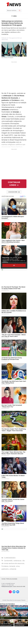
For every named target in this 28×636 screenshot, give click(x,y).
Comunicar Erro (12, 192)
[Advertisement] (14, 77)
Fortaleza (5, 566)
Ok (14, 265)
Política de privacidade (11, 578)
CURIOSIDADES (9, 558)
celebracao (17, 561)
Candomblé (8, 561)
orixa (18, 566)
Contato (3, 578)
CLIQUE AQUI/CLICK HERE (19, 586)
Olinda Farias (5, 39)
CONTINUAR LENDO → (14, 183)
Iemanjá (12, 566)
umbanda (12, 569)
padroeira (5, 569)
